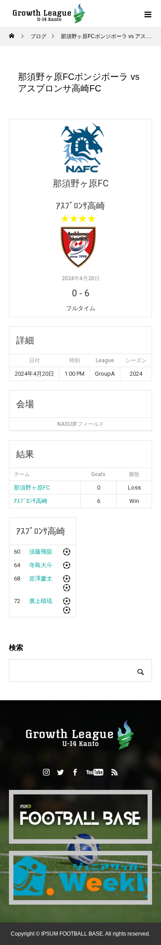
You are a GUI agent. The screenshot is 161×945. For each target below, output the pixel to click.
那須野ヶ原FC (32, 487)
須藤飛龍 (40, 551)
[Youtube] (95, 771)
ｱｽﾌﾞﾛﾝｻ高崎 (30, 501)
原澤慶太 (40, 578)
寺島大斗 (40, 565)
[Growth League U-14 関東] (80, 735)
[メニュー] (147, 13)
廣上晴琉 (40, 601)
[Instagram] (46, 771)
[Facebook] (75, 771)
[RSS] (114, 771)
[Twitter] (60, 771)
